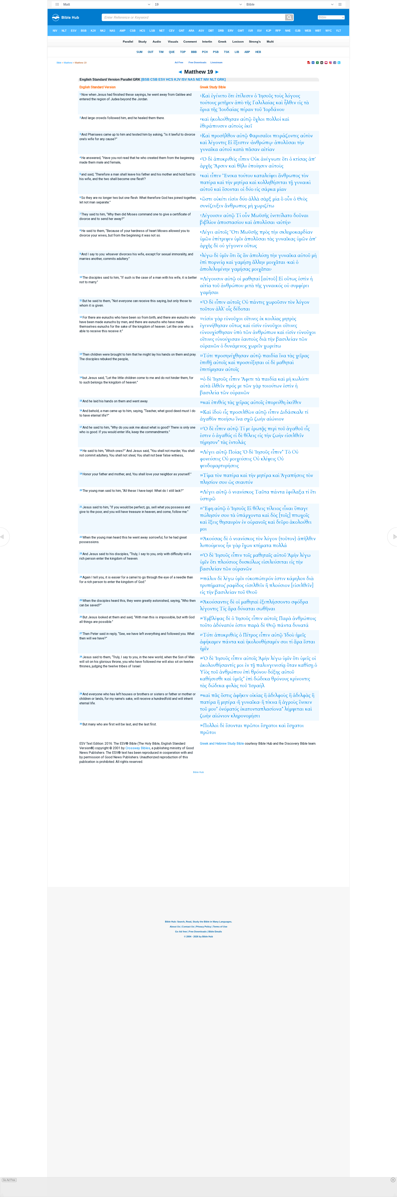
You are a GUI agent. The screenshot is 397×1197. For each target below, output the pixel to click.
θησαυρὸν (229, 522)
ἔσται (309, 642)
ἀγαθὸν (208, 419)
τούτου (245, 175)
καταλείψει (265, 175)
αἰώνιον (275, 419)
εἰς (300, 102)
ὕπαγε (301, 508)
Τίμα (208, 475)
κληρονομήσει (245, 716)
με (240, 386)
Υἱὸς (205, 672)
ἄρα (232, 609)
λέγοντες (217, 142)
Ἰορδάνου (273, 109)
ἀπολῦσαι (285, 142)
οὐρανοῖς (257, 522)
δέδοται (241, 309)
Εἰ (230, 142)
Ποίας (235, 452)
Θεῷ (271, 625)
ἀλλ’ (220, 309)
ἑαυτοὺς (249, 339)
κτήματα (262, 545)
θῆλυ (242, 166)
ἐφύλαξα (295, 492)
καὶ (279, 102)
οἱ (242, 189)
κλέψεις (268, 459)
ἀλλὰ (254, 199)
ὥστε (207, 199)
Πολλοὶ (211, 725)
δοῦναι (301, 215)
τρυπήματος (212, 585)
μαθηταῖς (262, 555)
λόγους (292, 96)
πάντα (277, 492)
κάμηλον (296, 578)
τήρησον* (209, 442)
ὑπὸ (238, 332)
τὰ (306, 102)
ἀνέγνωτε (271, 159)
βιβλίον (208, 222)
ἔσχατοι (269, 725)
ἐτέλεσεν (244, 96)
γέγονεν (234, 246)
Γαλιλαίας (263, 102)
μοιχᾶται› (262, 269)
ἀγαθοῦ (294, 428)
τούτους (208, 102)
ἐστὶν (303, 279)
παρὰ (253, 625)
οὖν (288, 199)
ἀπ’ (312, 159)
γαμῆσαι (209, 292)
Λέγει (207, 232)
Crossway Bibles (138, 748)
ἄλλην (258, 262)
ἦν (228, 545)
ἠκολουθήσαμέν (262, 642)
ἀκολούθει (301, 522)
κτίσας (300, 159)
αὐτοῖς (221, 232)
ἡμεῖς (300, 635)
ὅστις (226, 695)
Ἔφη (208, 508)
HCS (169, 79)
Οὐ (245, 302)
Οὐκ (255, 159)
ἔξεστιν (241, 142)
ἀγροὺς (290, 702)
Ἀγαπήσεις (293, 475)
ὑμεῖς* (239, 679)
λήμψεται (294, 709)
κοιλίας (273, 318)
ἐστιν (205, 435)
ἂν (245, 255)
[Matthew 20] (392, 546)
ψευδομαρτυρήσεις (219, 465)
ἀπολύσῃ (259, 255)
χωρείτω (272, 346)
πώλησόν (210, 515)
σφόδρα (299, 602)
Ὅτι (234, 232)
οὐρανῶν (209, 346)
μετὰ (249, 285)
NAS (191, 79)
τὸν (305, 175)
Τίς (223, 609)
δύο (250, 189)
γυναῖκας (285, 239)
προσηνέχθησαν (231, 355)
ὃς (239, 255)
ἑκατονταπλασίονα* (261, 709)
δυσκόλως (249, 562)
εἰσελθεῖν (294, 435)
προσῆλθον (223, 136)
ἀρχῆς (206, 166)
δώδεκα (262, 679)
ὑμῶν (205, 239)
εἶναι (287, 508)
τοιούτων (272, 386)
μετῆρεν (225, 102)
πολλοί (273, 119)
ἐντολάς (237, 442)
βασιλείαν (287, 339)
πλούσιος (228, 562)
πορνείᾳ (216, 262)
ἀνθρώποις (304, 618)
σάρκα (268, 189)
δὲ (210, 159)
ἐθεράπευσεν (213, 126)
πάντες (257, 302)
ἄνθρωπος (289, 175)
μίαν (281, 189)
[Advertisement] (198, 856)
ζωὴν (259, 419)
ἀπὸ (239, 102)
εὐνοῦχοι (233, 318)
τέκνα (271, 702)
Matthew (68, 62)
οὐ (222, 246)
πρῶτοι (251, 725)
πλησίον (209, 482)
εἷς (225, 412)
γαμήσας (240, 269)
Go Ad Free (9, 1180)
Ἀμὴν (293, 555)
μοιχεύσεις (241, 459)
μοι (203, 529)
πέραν (246, 109)
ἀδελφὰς (302, 695)
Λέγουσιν (212, 215)
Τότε (208, 355)
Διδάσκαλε (292, 412)
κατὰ (238, 149)
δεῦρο (282, 522)
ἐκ (261, 318)
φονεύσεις (210, 459)
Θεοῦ (251, 592)
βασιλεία (209, 392)
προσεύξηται (250, 362)
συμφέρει (300, 285)
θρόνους (280, 679)
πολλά (280, 545)
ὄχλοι (259, 119)
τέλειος (274, 508)
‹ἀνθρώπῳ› (261, 142)
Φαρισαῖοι (260, 136)
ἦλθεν (290, 102)
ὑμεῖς (305, 658)
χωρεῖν (255, 346)
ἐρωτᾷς (258, 428)
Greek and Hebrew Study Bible (222, 743)
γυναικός (273, 285)
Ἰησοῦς (265, 96)
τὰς (270, 239)
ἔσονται (230, 189)
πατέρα (208, 182)
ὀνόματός (229, 709)
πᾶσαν (252, 149)
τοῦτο (206, 625)
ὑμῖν (238, 239)
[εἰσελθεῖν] (302, 585)
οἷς (229, 309)
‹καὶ (291, 262)
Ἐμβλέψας (214, 618)
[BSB (145, 79)
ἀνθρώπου (232, 285)
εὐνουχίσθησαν (216, 332)
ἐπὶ (203, 262)
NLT (213, 79)
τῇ (290, 182)
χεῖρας (302, 355)
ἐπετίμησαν (212, 369)
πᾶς (215, 695)
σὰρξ (266, 199)
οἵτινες (251, 318)
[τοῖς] (285, 515)
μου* (213, 709)
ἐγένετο (219, 96)
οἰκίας (256, 695)
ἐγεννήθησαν (214, 325)
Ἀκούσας (212, 538)
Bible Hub (198, 772)
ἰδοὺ (217, 412)
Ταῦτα (262, 492)
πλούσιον (279, 585)
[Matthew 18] (5, 546)
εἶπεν (243, 159)
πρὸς (264, 232)
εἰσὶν (233, 199)
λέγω (207, 255)
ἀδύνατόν (223, 625)
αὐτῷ (246, 119)
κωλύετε (300, 379)
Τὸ (288, 452)
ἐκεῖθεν (294, 402)
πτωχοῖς (300, 515)
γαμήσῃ (242, 262)
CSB (154, 79)
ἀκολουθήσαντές (218, 665)
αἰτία (205, 285)
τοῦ (258, 109)
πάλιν (209, 578)
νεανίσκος (243, 492)
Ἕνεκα (229, 175)
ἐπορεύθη (275, 402)
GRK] (221, 79)
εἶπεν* (277, 452)
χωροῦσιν (276, 302)
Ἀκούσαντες (216, 602)
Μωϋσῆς (260, 215)
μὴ (250, 206)
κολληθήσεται (272, 182)
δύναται (246, 609)
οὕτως (250, 246)
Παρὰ (285, 618)
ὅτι (285, 159)
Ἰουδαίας (229, 109)
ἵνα (282, 355)
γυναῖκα (209, 149)
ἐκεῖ (248, 126)
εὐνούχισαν (227, 339)
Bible (59, 62)
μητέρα (241, 182)
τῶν (247, 332)
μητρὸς (289, 318)
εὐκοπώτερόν (259, 578)
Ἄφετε (247, 379)
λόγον (302, 302)
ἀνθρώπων (264, 332)
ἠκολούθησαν (224, 119)
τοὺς (279, 96)
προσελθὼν (242, 412)
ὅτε (231, 96)
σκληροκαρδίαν (296, 232)
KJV (177, 79)
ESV (161, 79)
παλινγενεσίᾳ (271, 665)
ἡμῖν (204, 648)
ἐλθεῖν (218, 386)
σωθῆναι (265, 609)
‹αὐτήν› (283, 222)
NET (199, 79)
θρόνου (259, 672)
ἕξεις (213, 522)
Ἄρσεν (220, 166)
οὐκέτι (220, 199)
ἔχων (247, 545)
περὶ (272, 428)
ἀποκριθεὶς (225, 159)
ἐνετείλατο (281, 215)
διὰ (263, 339)
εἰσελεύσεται (275, 562)
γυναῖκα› (250, 702)
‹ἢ (238, 702)
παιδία (270, 355)
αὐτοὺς (235, 126)
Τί (238, 215)
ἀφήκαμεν (210, 642)
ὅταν (292, 665)
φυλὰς (232, 685)
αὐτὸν (306, 136)
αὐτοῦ (225, 149)
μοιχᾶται (275, 262)
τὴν (300, 142)
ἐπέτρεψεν (222, 239)
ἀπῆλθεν (307, 538)
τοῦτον (207, 309)
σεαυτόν (244, 482)
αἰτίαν (268, 149)
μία (276, 199)
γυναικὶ (302, 182)
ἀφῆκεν (240, 695)
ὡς (231, 482)
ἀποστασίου (230, 222)
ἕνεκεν (305, 702)
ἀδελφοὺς (278, 695)
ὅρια (205, 109)
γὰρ (218, 318)
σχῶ (248, 419)
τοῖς (247, 555)
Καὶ (206, 96)
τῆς (248, 102)
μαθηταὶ (285, 362)
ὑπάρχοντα (249, 515)
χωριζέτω (264, 206)
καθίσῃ (305, 665)
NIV (206, 79)
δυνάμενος (235, 346)
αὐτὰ (205, 386)
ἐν (244, 522)
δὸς (274, 515)
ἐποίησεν (257, 166)
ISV (184, 79)
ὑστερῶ (207, 499)
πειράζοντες (286, 136)
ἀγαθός (224, 435)
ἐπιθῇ (206, 362)
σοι (284, 642)
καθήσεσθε (211, 679)
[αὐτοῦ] (269, 279)
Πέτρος (250, 635)
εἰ (235, 435)
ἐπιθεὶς (218, 402)
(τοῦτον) (287, 538)
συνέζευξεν (211, 206)
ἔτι (313, 492)
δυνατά (301, 625)
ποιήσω (226, 419)
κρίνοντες (300, 679)
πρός (231, 386)
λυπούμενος (212, 545)
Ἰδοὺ (289, 635)
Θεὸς (302, 199)
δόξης (274, 672)
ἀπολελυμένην (215, 269)
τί (306, 412)
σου (223, 482)
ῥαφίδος (235, 585)
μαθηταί (251, 279)
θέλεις (250, 435)
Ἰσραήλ (256, 685)
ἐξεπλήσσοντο (275, 602)
